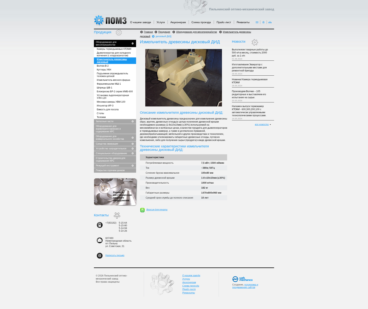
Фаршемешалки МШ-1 (109, 84)
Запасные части (104, 121)
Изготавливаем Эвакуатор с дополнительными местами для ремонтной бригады (249, 67)
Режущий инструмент (107, 165)
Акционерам (178, 22)
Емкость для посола (108, 109)
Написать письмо (114, 255)
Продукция (164, 32)
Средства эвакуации (107, 143)
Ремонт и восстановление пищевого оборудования (122, 196)
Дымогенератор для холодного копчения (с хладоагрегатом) (114, 54)
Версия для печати (157, 209)
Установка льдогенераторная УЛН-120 (113, 96)
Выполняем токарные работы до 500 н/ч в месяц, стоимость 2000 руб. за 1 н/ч (250, 52)
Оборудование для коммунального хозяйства (110, 137)
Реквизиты (243, 22)
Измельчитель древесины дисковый (112, 60)
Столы (100, 113)
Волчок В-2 (103, 66)
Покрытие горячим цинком (110, 170)
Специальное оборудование (111, 153)
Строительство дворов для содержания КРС (110, 159)
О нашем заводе (140, 22)
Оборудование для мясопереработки (106, 43)
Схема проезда (201, 22)
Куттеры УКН (104, 69)
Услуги (161, 22)
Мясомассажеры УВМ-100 (111, 102)
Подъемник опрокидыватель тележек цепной (112, 75)
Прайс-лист (224, 22)
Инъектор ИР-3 (105, 105)
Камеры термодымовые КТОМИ (114, 49)
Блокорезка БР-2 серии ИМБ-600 (115, 91)
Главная (148, 32)
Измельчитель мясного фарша (113, 80)
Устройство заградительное (111, 148)
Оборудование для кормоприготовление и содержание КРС (108, 129)
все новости (262, 124)
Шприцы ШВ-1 (104, 87)
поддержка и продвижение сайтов (245, 286)
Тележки (101, 117)
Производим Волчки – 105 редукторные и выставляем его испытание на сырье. (249, 94)
